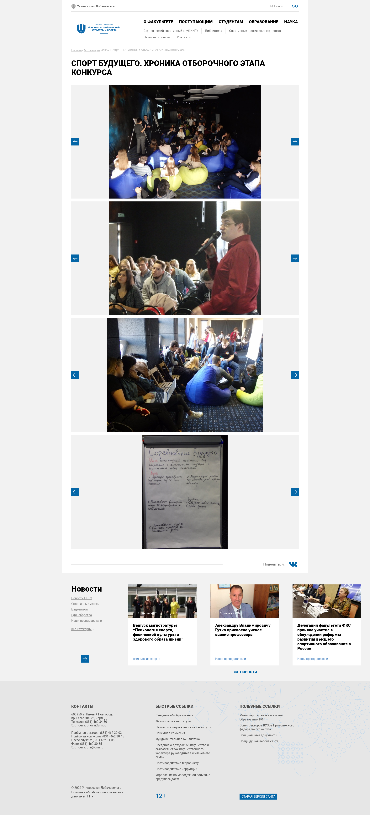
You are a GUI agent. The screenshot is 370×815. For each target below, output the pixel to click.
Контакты (184, 37)
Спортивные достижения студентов (255, 31)
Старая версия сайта (258, 796)
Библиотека (213, 31)
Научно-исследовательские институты (183, 727)
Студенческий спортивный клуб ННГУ (171, 31)
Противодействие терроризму (177, 763)
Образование (263, 21)
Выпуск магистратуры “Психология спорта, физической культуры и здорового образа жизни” (158, 632)
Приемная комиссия (170, 733)
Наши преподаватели (86, 620)
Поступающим (196, 21)
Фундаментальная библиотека (178, 739)
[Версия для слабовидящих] (294, 5)
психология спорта (146, 659)
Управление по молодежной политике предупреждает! (183, 777)
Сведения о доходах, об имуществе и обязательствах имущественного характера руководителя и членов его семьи (183, 751)
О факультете (158, 21)
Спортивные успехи (85, 604)
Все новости (244, 672)
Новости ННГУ (81, 598)
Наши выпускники (157, 37)
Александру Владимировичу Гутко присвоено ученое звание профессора (243, 630)
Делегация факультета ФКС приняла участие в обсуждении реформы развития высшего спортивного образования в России (324, 637)
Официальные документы (258, 735)
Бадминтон (79, 609)
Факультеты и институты (173, 721)
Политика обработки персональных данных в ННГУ (97, 794)
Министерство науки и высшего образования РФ (262, 717)
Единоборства (81, 615)
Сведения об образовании (174, 715)
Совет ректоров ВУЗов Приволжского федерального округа (267, 727)
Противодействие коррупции (176, 769)
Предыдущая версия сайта (259, 741)
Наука (291, 21)
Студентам (231, 21)
